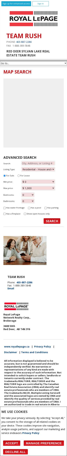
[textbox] (38, 163)
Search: (7, 163)
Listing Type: (9, 169)
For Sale (10, 175)
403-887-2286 (24, 41)
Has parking (52, 207)
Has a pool (35, 207)
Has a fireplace (13, 213)
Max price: (8, 188)
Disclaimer (10, 352)
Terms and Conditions (34, 352)
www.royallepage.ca (16, 346)
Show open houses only (38, 213)
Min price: (8, 181)
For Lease (25, 175)
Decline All (15, 452)
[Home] (33, 27)
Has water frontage (15, 207)
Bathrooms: (9, 201)
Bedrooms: (8, 195)
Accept (11, 443)
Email (11, 288)
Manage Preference (44, 443)
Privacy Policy (30, 433)
